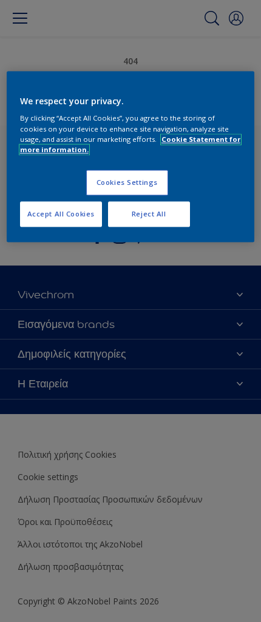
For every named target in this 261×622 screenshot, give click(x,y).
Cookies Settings (127, 182)
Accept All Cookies (61, 213)
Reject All (149, 213)
